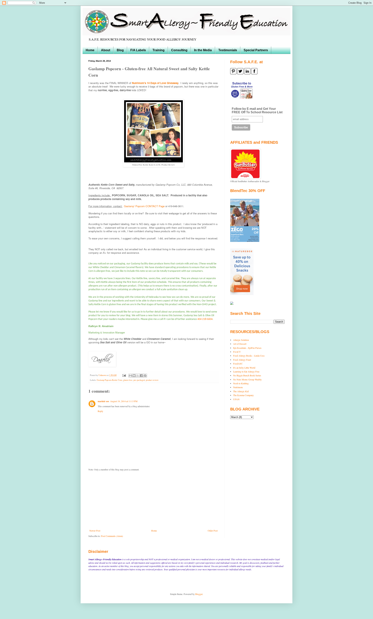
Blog (120, 50)
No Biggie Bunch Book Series (247, 375)
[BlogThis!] (134, 375)
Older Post (213, 530)
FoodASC (238, 363)
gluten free (127, 380)
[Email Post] (123, 375)
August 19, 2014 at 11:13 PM (124, 401)
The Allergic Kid (241, 391)
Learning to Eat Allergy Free (246, 371)
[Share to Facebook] (141, 375)
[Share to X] (138, 375)
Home (90, 50)
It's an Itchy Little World (244, 367)
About (105, 50)
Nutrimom (238, 387)
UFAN (236, 399)
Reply (100, 411)
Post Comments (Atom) (112, 536)
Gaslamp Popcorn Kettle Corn (109, 380)
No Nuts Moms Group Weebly (247, 379)
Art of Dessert (239, 343)
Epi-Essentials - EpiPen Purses (247, 347)
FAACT (237, 351)
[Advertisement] (153, 500)
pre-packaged (139, 380)
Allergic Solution (241, 339)
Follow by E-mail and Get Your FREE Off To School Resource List (257, 110)
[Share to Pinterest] (145, 375)
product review (152, 380)
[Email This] (130, 375)
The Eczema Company (243, 395)
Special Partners (256, 50)
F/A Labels (138, 50)
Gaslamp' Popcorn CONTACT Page (144, 206)
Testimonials (227, 50)
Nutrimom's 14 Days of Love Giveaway (155, 83)
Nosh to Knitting (241, 383)
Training (159, 50)
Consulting (179, 50)
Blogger (198, 594)
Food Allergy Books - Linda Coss (249, 355)
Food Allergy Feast (242, 359)
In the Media (203, 50)
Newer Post (94, 530)
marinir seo (103, 401)
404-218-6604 (205, 319)
